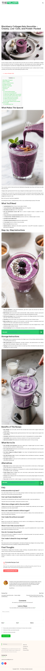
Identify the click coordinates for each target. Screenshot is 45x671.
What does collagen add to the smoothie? (12, 94)
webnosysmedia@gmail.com (7, 659)
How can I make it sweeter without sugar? (12, 95)
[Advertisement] (22, 14)
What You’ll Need (6, 81)
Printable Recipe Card (8, 104)
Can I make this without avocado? (10, 97)
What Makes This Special (7, 80)
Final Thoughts (5, 102)
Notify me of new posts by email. (9, 632)
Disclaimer (25, 648)
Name (2, 622)
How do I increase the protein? (10, 99)
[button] (11, 588)
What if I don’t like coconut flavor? (10, 98)
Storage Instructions (6, 84)
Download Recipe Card (11, 570)
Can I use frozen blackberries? (10, 92)
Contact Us (25, 646)
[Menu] (42, 2)
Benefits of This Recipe (7, 85)
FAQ (3, 90)
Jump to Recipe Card (9, 73)
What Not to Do (5, 87)
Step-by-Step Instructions (8, 83)
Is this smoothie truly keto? (9, 91)
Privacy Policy (26, 650)
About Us (25, 644)
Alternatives (5, 88)
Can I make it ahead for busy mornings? (11, 101)
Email (17, 622)
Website (32, 622)
